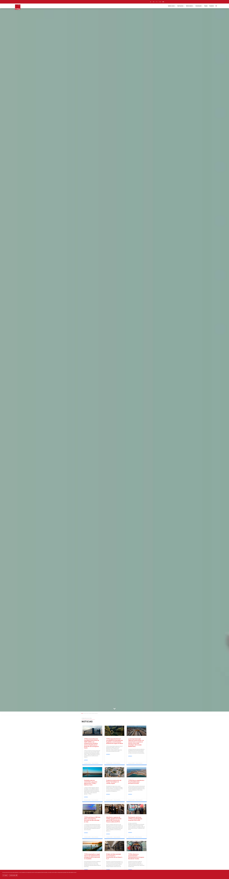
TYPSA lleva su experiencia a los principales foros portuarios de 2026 (136, 782)
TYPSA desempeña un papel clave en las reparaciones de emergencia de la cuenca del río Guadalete (92, 856)
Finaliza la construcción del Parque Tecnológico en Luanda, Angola (113, 782)
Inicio (82, 713)
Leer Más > (86, 760)
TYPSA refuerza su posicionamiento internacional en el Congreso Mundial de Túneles (136, 856)
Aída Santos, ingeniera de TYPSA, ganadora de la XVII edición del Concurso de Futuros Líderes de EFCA (113, 820)
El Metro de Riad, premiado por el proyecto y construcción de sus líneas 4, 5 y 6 (114, 856)
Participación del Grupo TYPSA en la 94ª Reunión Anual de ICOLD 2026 (135, 819)
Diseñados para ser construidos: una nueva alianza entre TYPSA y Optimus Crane (90, 783)
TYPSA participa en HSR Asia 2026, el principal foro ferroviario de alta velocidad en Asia (92, 820)
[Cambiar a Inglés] (216, 5)
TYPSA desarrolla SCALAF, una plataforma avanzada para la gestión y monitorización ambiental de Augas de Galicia (114, 741)
